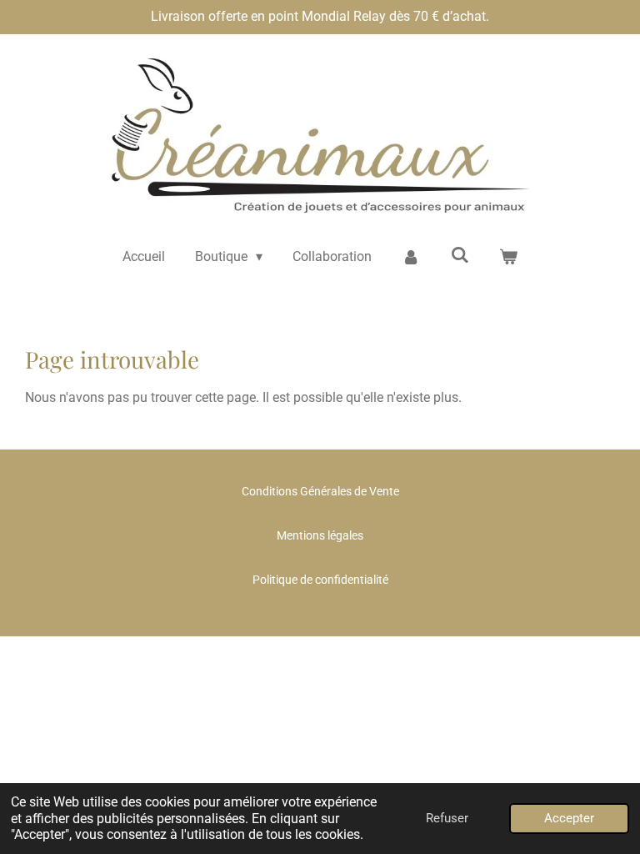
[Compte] (410, 257)
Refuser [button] (447, 818)
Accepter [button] (569, 818)
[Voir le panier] (508, 257)
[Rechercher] (460, 255)
